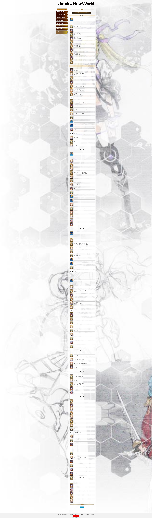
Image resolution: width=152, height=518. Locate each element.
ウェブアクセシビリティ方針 (93, 514)
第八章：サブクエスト (59, 25)
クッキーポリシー (76, 514)
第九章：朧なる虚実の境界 (60, 26)
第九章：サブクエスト (59, 28)
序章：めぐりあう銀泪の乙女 (60, 11)
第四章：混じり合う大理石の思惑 (61, 17)
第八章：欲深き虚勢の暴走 (60, 23)
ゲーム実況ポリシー (82, 514)
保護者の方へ (87, 514)
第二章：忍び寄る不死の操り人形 (61, 14)
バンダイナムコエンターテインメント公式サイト (61, 514)
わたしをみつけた (59, 31)
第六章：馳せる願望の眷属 (60, 20)
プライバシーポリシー (70, 514)
